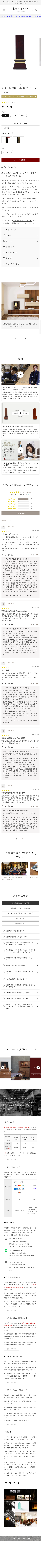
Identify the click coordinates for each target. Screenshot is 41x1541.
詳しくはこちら (11, 1159)
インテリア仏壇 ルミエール (23, 1538)
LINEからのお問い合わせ (16, 1250)
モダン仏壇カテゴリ (20, 1075)
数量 (2, 149)
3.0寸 (5, 116)
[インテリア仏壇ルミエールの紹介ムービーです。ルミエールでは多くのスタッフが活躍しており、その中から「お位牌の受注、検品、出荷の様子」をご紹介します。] (20, 450)
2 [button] (19, 838)
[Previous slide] (2, 1067)
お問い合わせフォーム (15, 1262)
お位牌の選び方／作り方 (22, 221)
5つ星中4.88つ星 (26, 492)
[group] (14, 871)
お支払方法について (20, 923)
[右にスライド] (25, 84)
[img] (6, 531)
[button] (4, 9)
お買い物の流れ (20, 918)
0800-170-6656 (13, 1241)
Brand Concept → (10, 1109)
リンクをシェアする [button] (10, 167)
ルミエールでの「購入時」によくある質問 (20, 913)
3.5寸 (14, 116)
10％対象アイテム (12, 16)
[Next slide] (38, 1067)
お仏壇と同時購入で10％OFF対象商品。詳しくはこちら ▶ (19, 96)
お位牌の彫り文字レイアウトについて (21, 908)
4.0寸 (23, 116)
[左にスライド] (16, 84)
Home (3, 16)
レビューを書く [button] (20, 513)
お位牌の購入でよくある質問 (20, 903)
